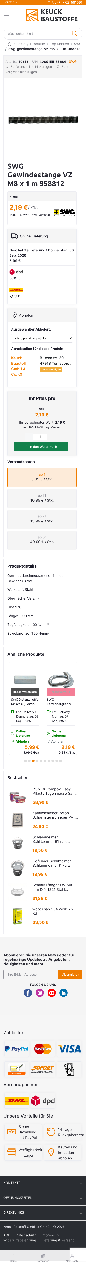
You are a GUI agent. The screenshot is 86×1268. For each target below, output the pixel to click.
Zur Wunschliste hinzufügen (31, 67)
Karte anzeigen (51, 369)
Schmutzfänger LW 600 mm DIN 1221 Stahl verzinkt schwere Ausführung (52, 887)
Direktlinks (13, 1212)
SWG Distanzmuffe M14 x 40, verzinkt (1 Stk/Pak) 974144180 (24, 702)
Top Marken (59, 44)
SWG (78, 44)
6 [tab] (45, 761)
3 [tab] (33, 761)
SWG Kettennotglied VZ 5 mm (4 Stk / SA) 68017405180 (60, 702)
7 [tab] (49, 761)
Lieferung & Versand (58, 1240)
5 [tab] (41, 761)
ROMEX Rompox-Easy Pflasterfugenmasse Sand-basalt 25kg (55, 791)
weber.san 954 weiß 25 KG (52, 911)
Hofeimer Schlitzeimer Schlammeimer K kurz (51, 863)
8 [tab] (53, 761)
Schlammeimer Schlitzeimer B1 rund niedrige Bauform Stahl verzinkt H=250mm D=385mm (52, 839)
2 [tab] (29, 761)
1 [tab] (25, 761)
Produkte (37, 44)
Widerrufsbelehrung (19, 1240)
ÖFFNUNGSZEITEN (17, 1197)
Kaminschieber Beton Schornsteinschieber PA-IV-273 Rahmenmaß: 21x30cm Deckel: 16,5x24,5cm (53, 815)
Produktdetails (22, 566)
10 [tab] (60, 761)
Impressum (51, 1235)
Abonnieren (70, 974)
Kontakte (11, 1183)
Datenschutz (26, 1235)
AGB (6, 1235)
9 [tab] (57, 761)
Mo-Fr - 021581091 (67, 2)
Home (20, 44)
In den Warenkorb (43, 446)
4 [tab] (37, 761)
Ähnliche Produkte (25, 654)
